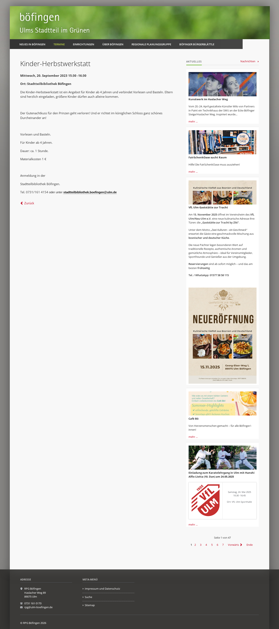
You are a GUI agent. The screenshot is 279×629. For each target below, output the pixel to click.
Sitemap (90, 605)
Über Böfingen (112, 44)
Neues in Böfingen (32, 44)
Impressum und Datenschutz (102, 588)
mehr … (193, 121)
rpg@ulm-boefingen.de (38, 607)
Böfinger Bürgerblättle (196, 44)
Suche (88, 597)
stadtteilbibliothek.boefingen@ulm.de (90, 192)
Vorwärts (233, 545)
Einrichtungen (83, 44)
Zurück (29, 203)
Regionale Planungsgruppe (151, 44)
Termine (59, 44)
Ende (250, 545)
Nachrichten (247, 61)
